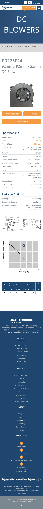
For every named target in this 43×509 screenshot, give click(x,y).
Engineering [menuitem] (21, 420)
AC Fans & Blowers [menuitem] (21, 345)
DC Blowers (24, 47)
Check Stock (33, 114)
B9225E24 (8, 49)
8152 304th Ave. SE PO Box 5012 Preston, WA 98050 (21, 469)
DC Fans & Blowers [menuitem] (21, 348)
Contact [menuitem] (21, 417)
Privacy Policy (34, 491)
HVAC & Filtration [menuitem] (21, 402)
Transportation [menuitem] (21, 395)
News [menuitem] (22, 430)
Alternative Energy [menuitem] (21, 385)
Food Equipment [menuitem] (21, 392)
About (21, 407)
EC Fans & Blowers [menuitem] (21, 352)
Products (5, 47)
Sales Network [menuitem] (21, 427)
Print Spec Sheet (12, 114)
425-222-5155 (21, 453)
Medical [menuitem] (21, 379)
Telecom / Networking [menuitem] (21, 375)
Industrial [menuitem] (21, 382)
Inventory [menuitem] (21, 424)
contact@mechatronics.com (21, 460)
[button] (25, 2)
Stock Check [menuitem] (21, 361)
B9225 (34, 47)
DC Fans (14, 47)
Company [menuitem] (21, 414)
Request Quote (22, 121)
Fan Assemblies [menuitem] (21, 358)
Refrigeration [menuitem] (21, 398)
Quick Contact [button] (30, 8)
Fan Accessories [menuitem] (21, 355)
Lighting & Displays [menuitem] (21, 388)
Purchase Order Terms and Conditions (18, 486)
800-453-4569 (21, 446)
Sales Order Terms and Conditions (15, 491)
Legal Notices (21, 493)
